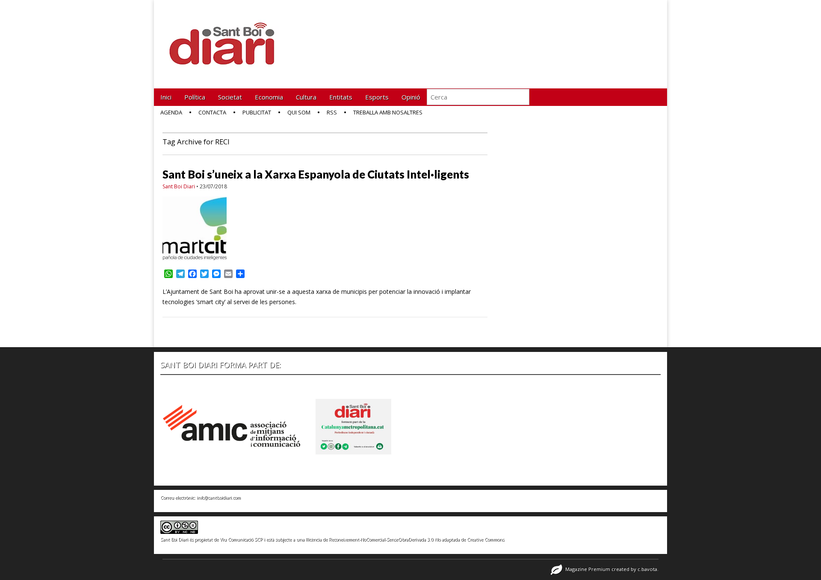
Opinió (411, 97)
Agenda (171, 112)
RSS (332, 112)
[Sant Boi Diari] (226, 38)
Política (194, 97)
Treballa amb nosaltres (387, 112)
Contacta (212, 112)
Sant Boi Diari (178, 186)
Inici (165, 97)
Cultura (306, 97)
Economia (269, 97)
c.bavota (647, 569)
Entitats (340, 97)
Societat (230, 97)
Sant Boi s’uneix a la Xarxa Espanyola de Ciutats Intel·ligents (315, 174)
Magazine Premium (587, 569)
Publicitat (256, 112)
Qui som (298, 112)
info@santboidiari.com (219, 498)
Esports (377, 97)
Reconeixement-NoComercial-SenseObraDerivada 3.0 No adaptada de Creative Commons (416, 539)
